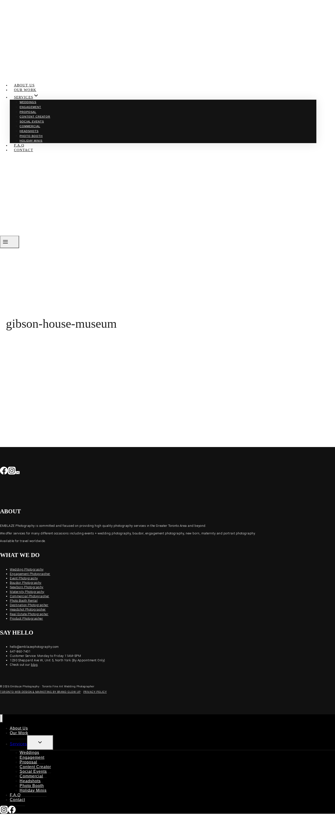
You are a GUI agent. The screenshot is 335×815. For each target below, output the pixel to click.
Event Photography (24, 578)
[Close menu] (1, 718)
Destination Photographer (29, 605)
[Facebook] (4, 471)
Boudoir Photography (25, 582)
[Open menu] (9, 242)
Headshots (29, 131)
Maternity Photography (27, 592)
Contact (23, 150)
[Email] (18, 471)
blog (34, 664)
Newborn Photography (26, 587)
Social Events (32, 121)
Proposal (28, 111)
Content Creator (35, 116)
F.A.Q (19, 145)
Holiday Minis (31, 140)
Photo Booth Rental (24, 600)
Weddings (28, 102)
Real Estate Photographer (29, 614)
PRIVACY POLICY (95, 691)
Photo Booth (31, 136)
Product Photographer (26, 618)
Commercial (30, 126)
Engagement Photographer (30, 574)
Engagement (30, 107)
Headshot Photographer (28, 609)
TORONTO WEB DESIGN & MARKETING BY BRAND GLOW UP (40, 691)
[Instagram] (12, 471)
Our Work (25, 90)
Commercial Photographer (29, 596)
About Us (24, 85)
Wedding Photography (27, 569)
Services (18, 744)
